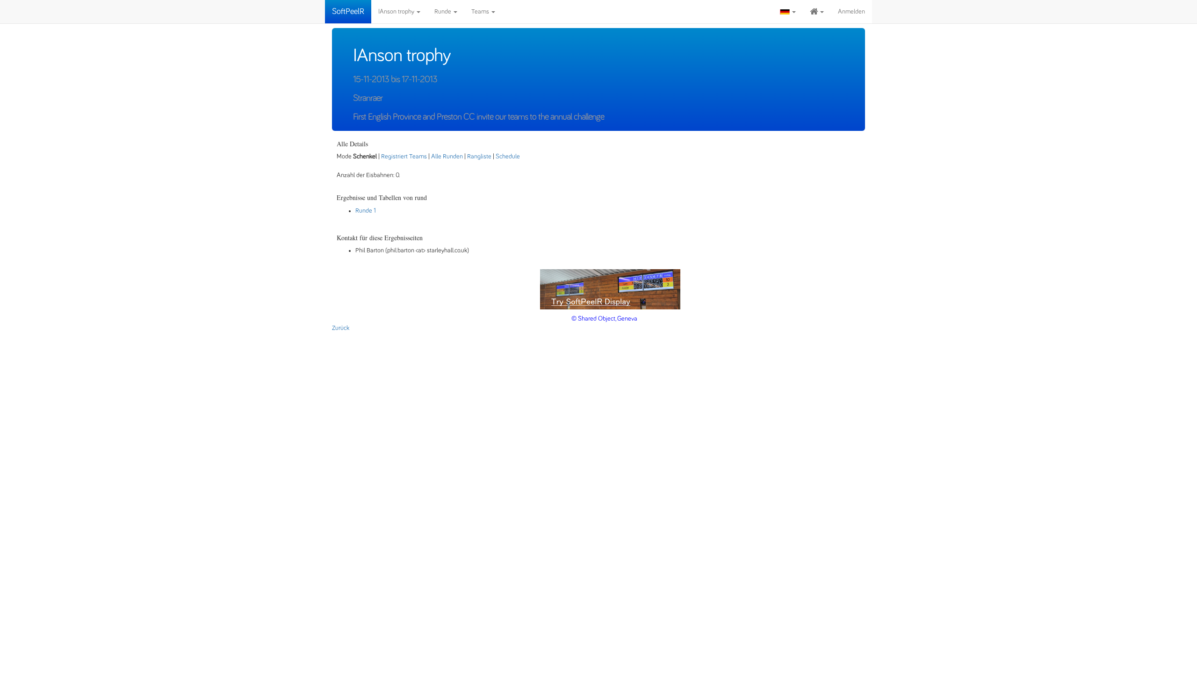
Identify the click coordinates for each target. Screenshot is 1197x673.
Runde (443, 11)
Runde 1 (365, 211)
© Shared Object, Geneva (604, 318)
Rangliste (479, 156)
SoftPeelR (348, 11)
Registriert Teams (404, 156)
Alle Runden (447, 156)
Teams (480, 11)
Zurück (340, 328)
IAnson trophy (397, 11)
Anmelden (851, 11)
